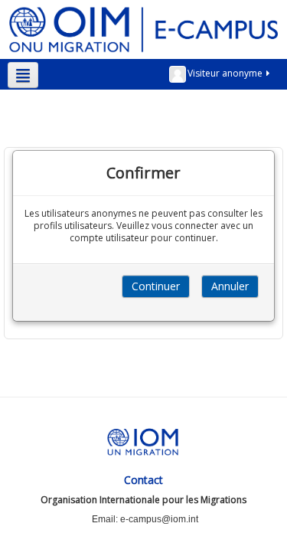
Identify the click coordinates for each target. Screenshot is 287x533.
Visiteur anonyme (225, 73)
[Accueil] (143, 28)
